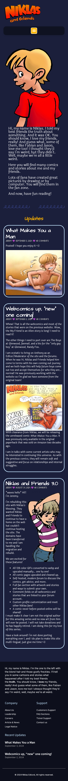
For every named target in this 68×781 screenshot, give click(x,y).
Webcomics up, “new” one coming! (31, 312)
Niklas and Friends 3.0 (32, 483)
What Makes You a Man (28, 233)
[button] (34, 31)
